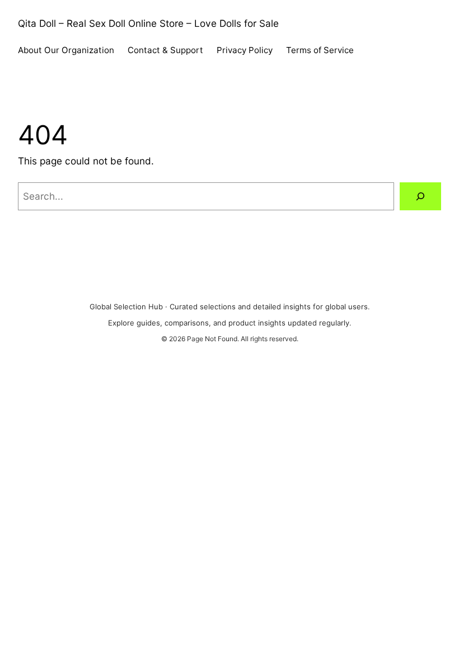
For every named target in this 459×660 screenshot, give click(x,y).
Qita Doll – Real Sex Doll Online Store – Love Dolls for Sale (148, 23)
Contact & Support (165, 50)
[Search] (420, 196)
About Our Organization (66, 50)
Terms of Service (320, 50)
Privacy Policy (245, 50)
